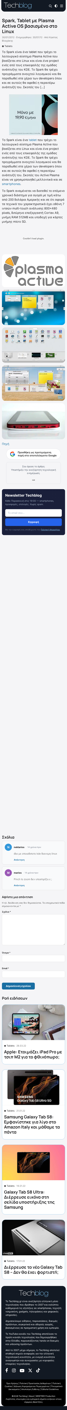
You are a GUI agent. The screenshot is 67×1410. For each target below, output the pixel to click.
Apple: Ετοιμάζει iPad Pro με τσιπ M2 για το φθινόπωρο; (33, 1054)
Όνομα (6, 952)
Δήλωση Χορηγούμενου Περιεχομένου (31, 1386)
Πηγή (5, 444)
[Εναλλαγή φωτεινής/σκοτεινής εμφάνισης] (56, 5)
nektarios (19, 847)
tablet (33, 140)
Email (5, 968)
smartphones (11, 184)
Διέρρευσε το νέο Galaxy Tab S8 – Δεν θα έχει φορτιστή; (33, 1269)
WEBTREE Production (45, 1396)
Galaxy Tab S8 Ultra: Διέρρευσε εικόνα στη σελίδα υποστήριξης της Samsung (29, 1199)
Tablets (8, 46)
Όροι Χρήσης (12, 1383)
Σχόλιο (6, 911)
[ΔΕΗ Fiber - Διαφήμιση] (33, 114)
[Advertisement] (33, 686)
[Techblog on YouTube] (22, 1370)
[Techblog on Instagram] (14, 1370)
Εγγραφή (33, 522)
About (31, 1396)
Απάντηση (19, 859)
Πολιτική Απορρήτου (50, 529)
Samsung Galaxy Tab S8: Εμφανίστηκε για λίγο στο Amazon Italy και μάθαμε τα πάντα (32, 1124)
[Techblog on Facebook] (7, 1370)
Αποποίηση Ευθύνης (30, 1389)
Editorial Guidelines (50, 1389)
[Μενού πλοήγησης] (61, 5)
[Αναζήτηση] (50, 6)
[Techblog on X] (30, 1370)
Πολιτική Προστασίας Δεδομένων (35, 1383)
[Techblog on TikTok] (38, 1370)
